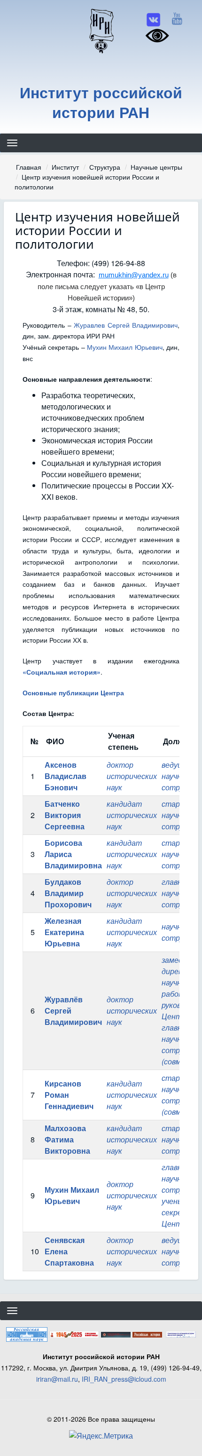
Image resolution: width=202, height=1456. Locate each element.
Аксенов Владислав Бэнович (65, 776)
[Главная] (101, 30)
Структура (104, 167)
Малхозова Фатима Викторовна (67, 1139)
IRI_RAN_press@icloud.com (124, 1379)
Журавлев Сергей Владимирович (126, 325)
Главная (28, 167)
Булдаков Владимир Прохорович (68, 893)
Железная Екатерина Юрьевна (64, 932)
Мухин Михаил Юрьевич (125, 347)
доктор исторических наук (132, 776)
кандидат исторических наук (132, 815)
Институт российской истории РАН (101, 102)
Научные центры (156, 167)
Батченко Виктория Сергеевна (65, 815)
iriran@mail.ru (57, 1379)
